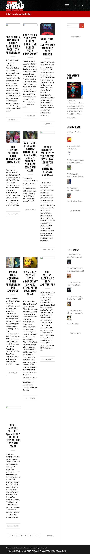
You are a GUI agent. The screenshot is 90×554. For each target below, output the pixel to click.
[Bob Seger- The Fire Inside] (69, 139)
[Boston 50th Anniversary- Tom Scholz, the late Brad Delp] (75, 90)
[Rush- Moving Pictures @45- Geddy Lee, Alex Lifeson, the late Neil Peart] (13, 413)
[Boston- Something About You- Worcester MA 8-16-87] (69, 262)
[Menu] (65, 5)
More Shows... (71, 118)
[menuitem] (65, 5)
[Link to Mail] (82, 5)
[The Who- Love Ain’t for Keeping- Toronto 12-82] (69, 304)
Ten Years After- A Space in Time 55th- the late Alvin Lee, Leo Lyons (75, 161)
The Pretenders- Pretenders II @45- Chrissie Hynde (73, 189)
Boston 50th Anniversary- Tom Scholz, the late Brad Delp (75, 101)
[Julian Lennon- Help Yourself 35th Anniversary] (69, 153)
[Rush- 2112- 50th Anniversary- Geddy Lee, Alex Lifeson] (47, 29)
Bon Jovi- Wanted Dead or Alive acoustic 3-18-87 (75, 270)
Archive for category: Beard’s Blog (18, 14)
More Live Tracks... (73, 323)
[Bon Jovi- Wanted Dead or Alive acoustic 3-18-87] (69, 276)
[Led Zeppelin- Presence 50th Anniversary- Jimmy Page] (13, 137)
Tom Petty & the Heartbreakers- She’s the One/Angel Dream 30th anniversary (75, 175)
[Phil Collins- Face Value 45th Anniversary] (47, 262)
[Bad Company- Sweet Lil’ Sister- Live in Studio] (69, 290)
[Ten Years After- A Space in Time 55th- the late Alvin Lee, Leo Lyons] (69, 167)
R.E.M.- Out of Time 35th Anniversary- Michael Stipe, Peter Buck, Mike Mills (31, 282)
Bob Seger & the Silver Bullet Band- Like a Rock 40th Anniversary (13, 44)
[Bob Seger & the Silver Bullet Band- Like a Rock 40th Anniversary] (13, 28)
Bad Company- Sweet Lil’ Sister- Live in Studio (75, 284)
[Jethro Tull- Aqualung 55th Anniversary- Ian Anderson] (13, 262)
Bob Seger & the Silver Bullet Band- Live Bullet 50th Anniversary (30, 44)
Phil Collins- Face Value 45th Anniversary (47, 278)
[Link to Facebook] (75, 5)
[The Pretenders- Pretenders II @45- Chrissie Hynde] (69, 195)
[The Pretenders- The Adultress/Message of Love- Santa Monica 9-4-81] (69, 318)
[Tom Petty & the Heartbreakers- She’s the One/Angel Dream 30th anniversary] (69, 181)
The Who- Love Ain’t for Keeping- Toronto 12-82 (75, 298)
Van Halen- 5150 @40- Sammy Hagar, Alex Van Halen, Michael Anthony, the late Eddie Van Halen (30, 156)
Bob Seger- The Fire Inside (73, 133)
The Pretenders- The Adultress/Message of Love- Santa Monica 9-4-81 (75, 312)
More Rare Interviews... (74, 201)
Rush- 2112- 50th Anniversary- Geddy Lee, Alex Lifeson (48, 46)
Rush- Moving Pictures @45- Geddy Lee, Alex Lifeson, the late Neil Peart (13, 435)
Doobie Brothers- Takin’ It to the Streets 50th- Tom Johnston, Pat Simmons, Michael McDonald (47, 160)
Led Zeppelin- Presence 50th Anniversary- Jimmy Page (13, 154)
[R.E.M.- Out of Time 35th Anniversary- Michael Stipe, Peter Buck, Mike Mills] (30, 262)
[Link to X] (79, 5)
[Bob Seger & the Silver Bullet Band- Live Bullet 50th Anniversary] (30, 27)
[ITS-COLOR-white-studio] (15, 5)
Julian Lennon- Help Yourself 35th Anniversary (73, 147)
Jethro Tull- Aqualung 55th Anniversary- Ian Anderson (13, 281)
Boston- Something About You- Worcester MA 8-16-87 (74, 256)
